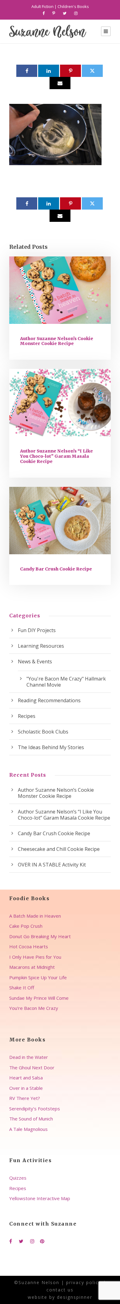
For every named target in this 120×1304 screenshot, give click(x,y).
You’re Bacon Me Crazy (33, 1008)
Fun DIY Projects (37, 630)
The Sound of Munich (31, 1119)
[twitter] (64, 13)
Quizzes (17, 1178)
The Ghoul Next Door (31, 1067)
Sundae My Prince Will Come (39, 998)
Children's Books (73, 6)
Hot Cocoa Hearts (28, 946)
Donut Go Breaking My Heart (40, 936)
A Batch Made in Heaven (35, 916)
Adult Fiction (42, 6)
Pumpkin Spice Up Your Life (38, 977)
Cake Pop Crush (25, 926)
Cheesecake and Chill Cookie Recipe (59, 849)
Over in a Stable (26, 1088)
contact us (60, 1290)
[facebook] (43, 13)
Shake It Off (21, 987)
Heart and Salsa (26, 1078)
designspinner (74, 1297)
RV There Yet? (24, 1098)
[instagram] (76, 13)
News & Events (35, 661)
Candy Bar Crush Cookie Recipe (56, 569)
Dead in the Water (28, 1057)
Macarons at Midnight (32, 967)
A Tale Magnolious (28, 1129)
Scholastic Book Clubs (43, 731)
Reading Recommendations (49, 700)
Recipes (26, 716)
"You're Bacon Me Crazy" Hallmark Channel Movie (66, 681)
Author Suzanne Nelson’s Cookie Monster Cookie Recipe (56, 341)
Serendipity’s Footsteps (34, 1108)
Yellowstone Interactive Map (39, 1198)
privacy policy (83, 1282)
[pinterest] (53, 13)
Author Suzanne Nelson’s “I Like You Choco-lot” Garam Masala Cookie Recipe (56, 456)
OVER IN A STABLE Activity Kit (52, 864)
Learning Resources (41, 646)
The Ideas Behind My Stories (51, 747)
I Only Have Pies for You (35, 957)
